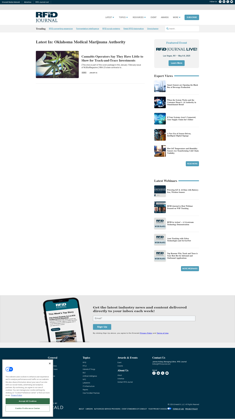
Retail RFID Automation (133, 29)
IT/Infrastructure (88, 386)
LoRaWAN (86, 383)
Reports (85, 390)
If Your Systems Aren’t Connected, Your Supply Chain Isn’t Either (181, 118)
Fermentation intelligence (87, 29)
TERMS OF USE (178, 409)
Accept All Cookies (28, 401)
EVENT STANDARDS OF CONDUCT (134, 409)
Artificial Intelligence (90, 376)
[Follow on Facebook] (220, 1)
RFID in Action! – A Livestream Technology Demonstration (180, 223)
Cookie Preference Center (27, 408)
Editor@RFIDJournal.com (161, 364)
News (84, 72)
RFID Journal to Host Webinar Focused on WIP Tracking (180, 207)
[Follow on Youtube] (231, 1)
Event (154, 17)
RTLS (84, 366)
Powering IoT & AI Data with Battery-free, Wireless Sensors (183, 191)
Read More (192, 164)
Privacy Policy (16, 395)
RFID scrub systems (111, 29)
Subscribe (192, 17)
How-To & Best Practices (91, 393)
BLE (84, 373)
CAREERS (89, 409)
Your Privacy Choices (157, 409)
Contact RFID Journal (125, 382)
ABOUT (81, 409)
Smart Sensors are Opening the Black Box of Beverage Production (182, 86)
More (175, 17)
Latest (108, 17)
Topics (122, 17)
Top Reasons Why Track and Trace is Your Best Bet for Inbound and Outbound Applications (182, 255)
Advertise (27, 2)
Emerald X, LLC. (179, 404)
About (120, 375)
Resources (138, 17)
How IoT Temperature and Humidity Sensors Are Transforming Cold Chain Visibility (183, 150)
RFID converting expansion (61, 29)
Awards (165, 17)
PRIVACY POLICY (191, 409)
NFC (84, 379)
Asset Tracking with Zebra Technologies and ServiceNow (179, 239)
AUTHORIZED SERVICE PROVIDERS (107, 409)
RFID (84, 362)
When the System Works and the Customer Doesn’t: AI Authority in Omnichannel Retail (181, 102)
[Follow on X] (227, 1)
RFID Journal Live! (42, 2)
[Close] (50, 363)
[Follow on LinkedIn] (224, 1)
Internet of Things (89, 369)
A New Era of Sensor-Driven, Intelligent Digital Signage (179, 134)
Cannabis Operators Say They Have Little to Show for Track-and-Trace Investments (112, 58)
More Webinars (190, 269)
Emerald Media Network (11, 2)
